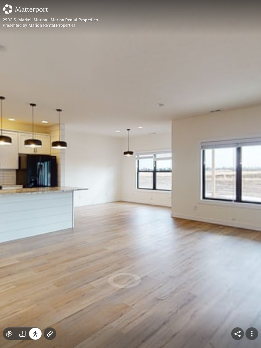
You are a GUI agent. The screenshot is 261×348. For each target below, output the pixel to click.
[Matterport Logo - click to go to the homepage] (25, 9)
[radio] (9, 334)
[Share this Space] (237, 333)
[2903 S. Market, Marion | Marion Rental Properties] (130, 174)
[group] (22, 333)
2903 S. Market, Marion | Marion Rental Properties (50, 20)
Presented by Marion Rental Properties (39, 25)
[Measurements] (50, 333)
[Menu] (251, 333)
